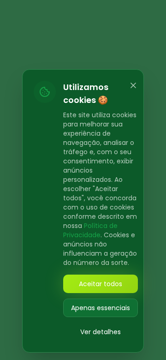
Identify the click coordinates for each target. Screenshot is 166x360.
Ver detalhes (100, 331)
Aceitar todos (100, 283)
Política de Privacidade (90, 230)
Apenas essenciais (100, 307)
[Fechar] (133, 85)
